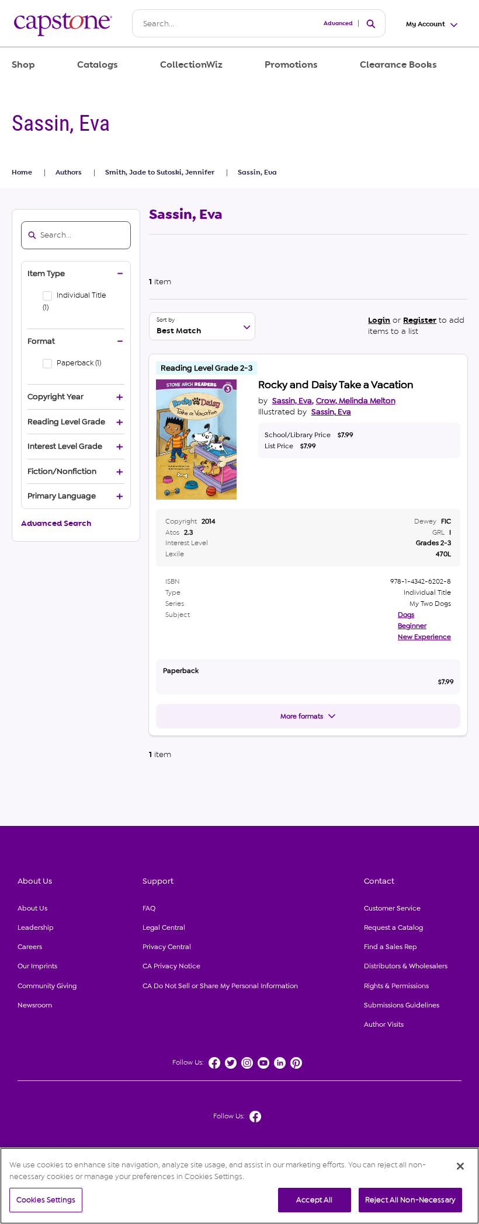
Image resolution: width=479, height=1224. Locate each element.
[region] (239, 1186)
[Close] (460, 1166)
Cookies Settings (45, 1199)
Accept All (314, 1199)
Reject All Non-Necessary (410, 1199)
